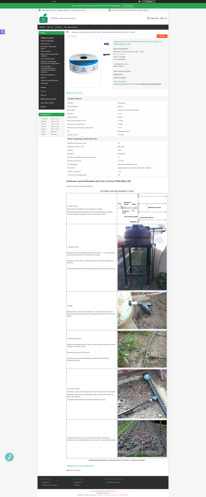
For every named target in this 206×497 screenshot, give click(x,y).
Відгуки (43, 107)
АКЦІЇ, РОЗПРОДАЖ (47, 41)
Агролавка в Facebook (113, 482)
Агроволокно (45, 44)
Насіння (43, 77)
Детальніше (128, 6)
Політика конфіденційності (121, 495)
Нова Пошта (78, 482)
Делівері (77, 485)
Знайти (162, 36)
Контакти (58, 27)
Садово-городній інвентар (49, 80)
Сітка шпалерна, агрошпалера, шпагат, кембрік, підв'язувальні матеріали (48, 69)
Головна (42, 27)
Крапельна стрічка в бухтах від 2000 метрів (86, 32)
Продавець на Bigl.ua (103, 493)
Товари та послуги (47, 38)
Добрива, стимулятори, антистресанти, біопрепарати (50, 62)
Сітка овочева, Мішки (48, 59)
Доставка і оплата (70, 27)
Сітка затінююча (46, 51)
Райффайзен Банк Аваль (49, 485)
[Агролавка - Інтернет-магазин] (43, 18)
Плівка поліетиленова (48, 75)
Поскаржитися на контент (104, 495)
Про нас (50, 27)
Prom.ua (113, 491)
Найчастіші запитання (48, 99)
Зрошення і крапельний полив (48, 47)
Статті (43, 91)
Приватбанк (45, 482)
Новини (43, 87)
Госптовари (44, 83)
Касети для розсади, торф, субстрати (49, 55)
